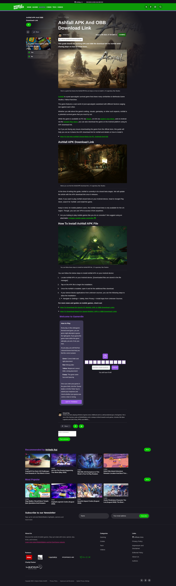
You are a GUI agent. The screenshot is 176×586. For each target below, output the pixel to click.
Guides (35, 7)
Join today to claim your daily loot (94, 2)
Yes (32, 52)
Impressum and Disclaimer (67, 581)
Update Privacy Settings (82, 581)
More (147, 449)
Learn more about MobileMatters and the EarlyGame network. (45, 542)
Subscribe (144, 516)
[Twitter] (146, 7)
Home (60, 17)
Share (37, 32)
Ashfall (61, 97)
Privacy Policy (137, 541)
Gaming (42, 7)
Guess (115, 367)
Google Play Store (71, 122)
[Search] (160, 7)
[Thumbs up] (28, 25)
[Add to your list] (28, 32)
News (29, 7)
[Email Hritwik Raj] (81, 426)
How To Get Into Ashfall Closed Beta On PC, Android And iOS (84, 137)
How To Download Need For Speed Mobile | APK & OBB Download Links (88, 311)
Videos (60, 7)
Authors (135, 561)
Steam (88, 119)
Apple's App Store (107, 119)
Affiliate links (138, 537)
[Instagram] (155, 7)
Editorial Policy (137, 553)
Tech (54, 7)
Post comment (64, 439)
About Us (135, 557)
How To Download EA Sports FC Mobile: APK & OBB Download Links (87, 307)
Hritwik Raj (66, 413)
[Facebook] (151, 7)
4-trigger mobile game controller (81, 218)
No (32, 56)
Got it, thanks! (71, 402)
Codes (49, 7)
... (89, 419)
